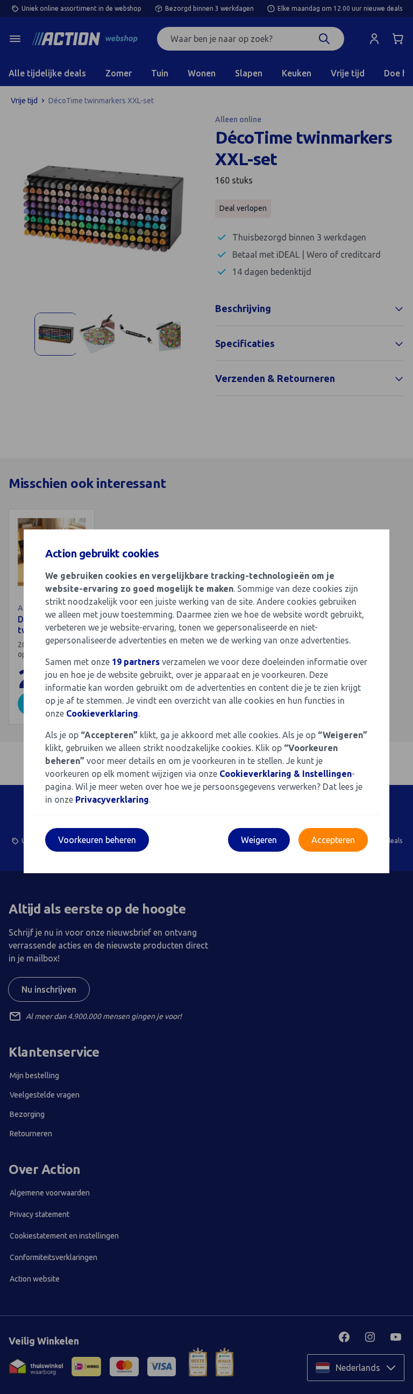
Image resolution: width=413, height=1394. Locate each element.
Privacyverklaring (112, 799)
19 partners (136, 662)
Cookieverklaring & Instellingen (285, 774)
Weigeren (259, 840)
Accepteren (333, 840)
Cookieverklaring (102, 713)
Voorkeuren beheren (97, 840)
